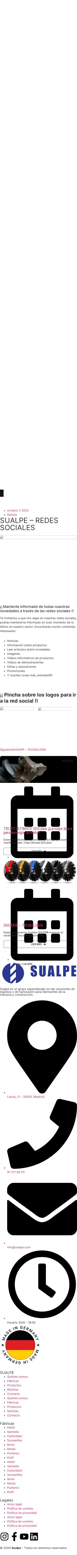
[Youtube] (24, 1536)
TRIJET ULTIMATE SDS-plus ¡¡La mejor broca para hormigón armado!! (38, 830)
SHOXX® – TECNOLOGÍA (23, 925)
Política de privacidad (22, 1513)
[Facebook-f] (14, 1536)
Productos (14, 1385)
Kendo (11, 1449)
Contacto (13, 1394)
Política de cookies (20, 1508)
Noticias (12, 1389)
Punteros (13, 1453)
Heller (11, 1427)
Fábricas (13, 1381)
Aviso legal (14, 1504)
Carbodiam (14, 1436)
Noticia (12, 514)
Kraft (10, 1457)
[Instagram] (4, 1536)
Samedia (13, 1432)
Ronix (11, 1444)
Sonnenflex (14, 1440)
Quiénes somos (17, 1376)
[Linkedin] (34, 1536)
